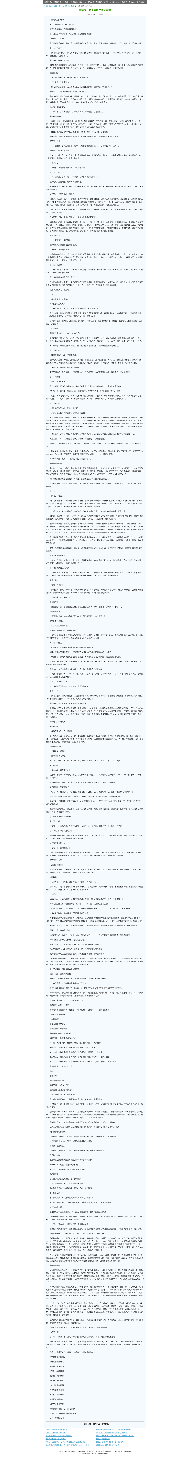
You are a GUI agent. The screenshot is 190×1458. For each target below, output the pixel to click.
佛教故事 (90, 2)
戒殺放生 (115, 2)
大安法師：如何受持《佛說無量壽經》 (59, 1436)
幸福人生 (132, 2)
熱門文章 (140, 2)
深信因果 (66, 2)
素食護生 (74, 2)
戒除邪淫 (82, 2)
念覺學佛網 (48, 2)
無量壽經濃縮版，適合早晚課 (56, 1439)
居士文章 (57, 6)
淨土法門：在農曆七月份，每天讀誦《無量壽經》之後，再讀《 (67, 1445)
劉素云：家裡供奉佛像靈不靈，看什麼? (109, 1442)
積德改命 (57, 2)
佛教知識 (99, 2)
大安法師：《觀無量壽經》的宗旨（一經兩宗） (112, 1433)
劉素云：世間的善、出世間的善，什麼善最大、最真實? (115, 1436)
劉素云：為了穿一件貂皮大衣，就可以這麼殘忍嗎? (113, 1430)
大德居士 (66, 6)
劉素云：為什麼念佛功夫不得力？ (107, 1445)
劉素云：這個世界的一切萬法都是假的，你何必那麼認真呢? (66, 1442)
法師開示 (107, 2)
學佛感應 (123, 2)
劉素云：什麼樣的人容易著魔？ (56, 1430)
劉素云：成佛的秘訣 (103, 1439)
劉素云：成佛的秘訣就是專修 (56, 1433)
